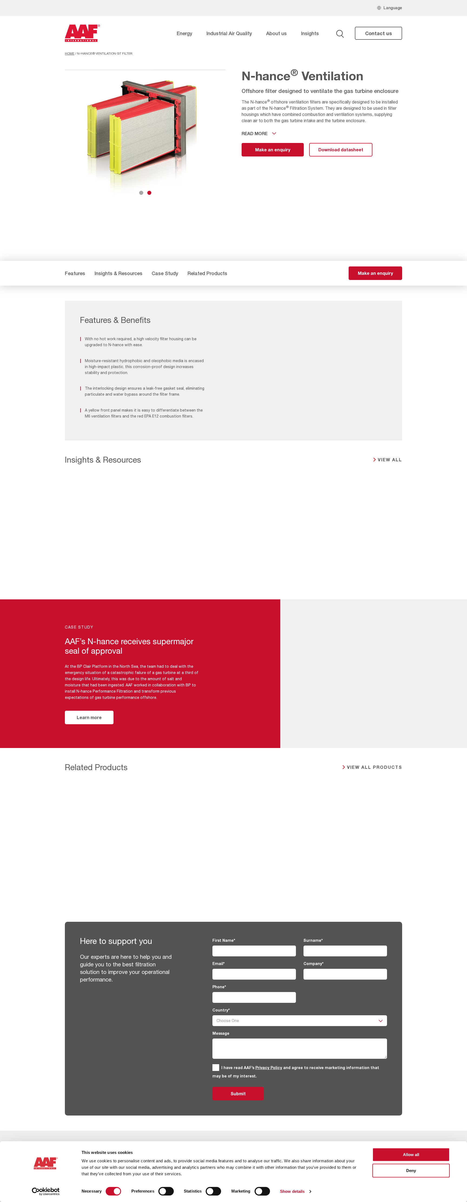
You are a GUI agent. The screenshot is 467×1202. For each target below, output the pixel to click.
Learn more (89, 717)
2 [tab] (149, 193)
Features (75, 273)
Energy (184, 33)
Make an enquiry (272, 149)
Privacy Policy (268, 1067)
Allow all (411, 1154)
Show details (292, 1191)
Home (69, 53)
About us (276, 33)
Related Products (207, 273)
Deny (411, 1170)
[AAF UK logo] (82, 33)
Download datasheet (340, 149)
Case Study (165, 273)
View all (390, 459)
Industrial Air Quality (229, 33)
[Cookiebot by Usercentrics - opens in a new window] (45, 1191)
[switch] (166, 1191)
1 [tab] (141, 193)
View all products (374, 767)
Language (392, 7)
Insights (310, 33)
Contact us (378, 33)
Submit (238, 1093)
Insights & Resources (118, 273)
